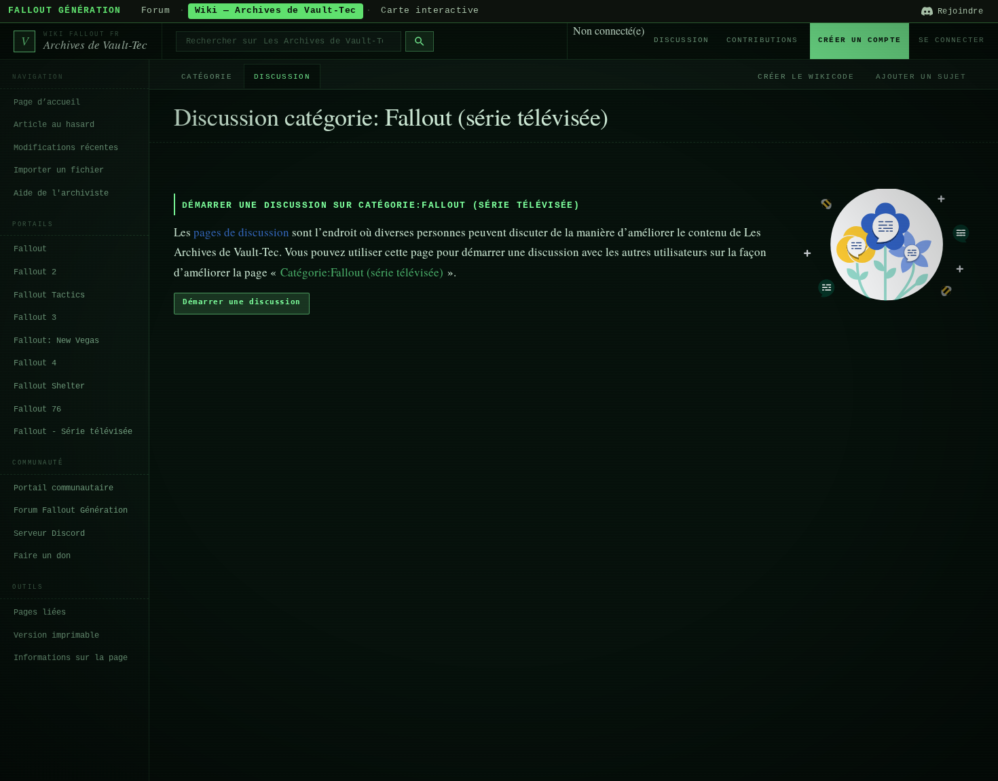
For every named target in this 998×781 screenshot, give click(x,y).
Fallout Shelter (49, 386)
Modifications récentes (66, 148)
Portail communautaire (63, 488)
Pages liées (40, 612)
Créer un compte (859, 40)
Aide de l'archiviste (61, 193)
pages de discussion (241, 232)
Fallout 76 (37, 409)
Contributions (762, 40)
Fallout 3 (35, 318)
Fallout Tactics (49, 295)
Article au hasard (54, 125)
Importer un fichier (59, 170)
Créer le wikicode (805, 77)
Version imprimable (56, 635)
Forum (155, 11)
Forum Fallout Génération (71, 510)
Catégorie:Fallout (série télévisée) (361, 272)
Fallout (30, 249)
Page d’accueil (47, 102)
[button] (242, 303)
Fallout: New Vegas (56, 341)
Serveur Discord (49, 534)
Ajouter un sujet (921, 77)
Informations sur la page (71, 658)
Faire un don (42, 556)
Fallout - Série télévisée (73, 432)
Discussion (681, 40)
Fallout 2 (35, 272)
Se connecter (951, 40)
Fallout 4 (35, 363)
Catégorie (206, 77)
